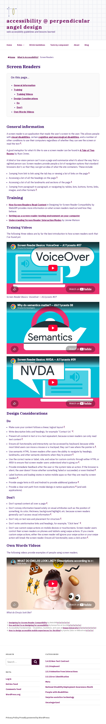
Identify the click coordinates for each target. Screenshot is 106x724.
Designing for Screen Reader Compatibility (28, 622)
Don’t (19, 107)
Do (18, 103)
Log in (8, 679)
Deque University (70, 628)
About (76, 45)
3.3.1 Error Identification (57, 676)
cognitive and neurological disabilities (58, 137)
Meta (47, 682)
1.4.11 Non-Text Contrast (57, 661)
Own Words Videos (24, 111)
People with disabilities (56, 692)
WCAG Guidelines (37, 45)
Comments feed (13, 689)
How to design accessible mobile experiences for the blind (34, 630)
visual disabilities (20, 137)
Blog (87, 45)
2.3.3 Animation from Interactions (61, 671)
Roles (19, 45)
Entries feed (12, 684)
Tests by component (59, 45)
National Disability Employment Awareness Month (69, 687)
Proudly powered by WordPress (34, 717)
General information (24, 85)
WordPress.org (13, 694)
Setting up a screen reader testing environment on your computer (44, 215)
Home (9, 45)
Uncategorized (52, 702)
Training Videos (25, 94)
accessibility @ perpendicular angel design (48, 24)
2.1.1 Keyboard (52, 666)
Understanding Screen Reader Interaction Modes (35, 220)
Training (18, 89)
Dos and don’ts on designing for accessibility (28, 625)
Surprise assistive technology (59, 697)
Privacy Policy (12, 717)
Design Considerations (26, 98)
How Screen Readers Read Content (27, 204)
